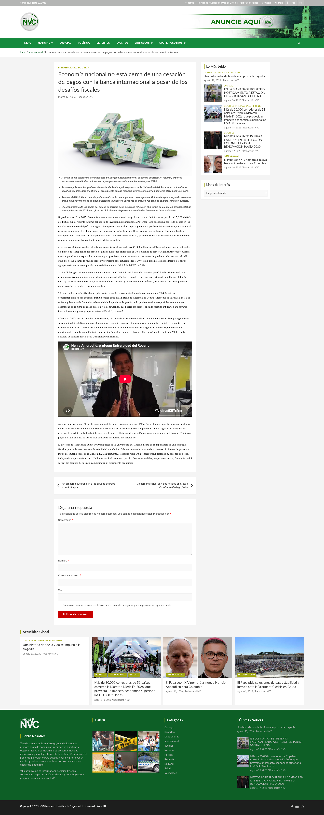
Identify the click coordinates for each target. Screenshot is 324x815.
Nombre (63, 560)
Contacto (266, 3)
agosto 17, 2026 (232, 151)
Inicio (27, 42)
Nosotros (189, 3)
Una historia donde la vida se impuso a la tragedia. (234, 76)
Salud (168, 768)
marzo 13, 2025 (66, 97)
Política (84, 42)
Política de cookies (249, 3)
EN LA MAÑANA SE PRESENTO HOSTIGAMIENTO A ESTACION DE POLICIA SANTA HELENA (244, 93)
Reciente (235, 72)
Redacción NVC (85, 97)
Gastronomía (172, 736)
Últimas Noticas (251, 720)
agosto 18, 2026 (232, 127)
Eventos (122, 42)
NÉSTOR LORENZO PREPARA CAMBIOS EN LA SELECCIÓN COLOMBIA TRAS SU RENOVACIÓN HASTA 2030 (276, 780)
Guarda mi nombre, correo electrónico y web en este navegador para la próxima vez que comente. (117, 605)
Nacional (169, 750)
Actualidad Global (36, 632)
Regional (169, 763)
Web (60, 590)
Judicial (65, 42)
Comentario (65, 520)
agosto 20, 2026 (212, 80)
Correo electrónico (69, 575)
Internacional (67, 67)
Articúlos (142, 42)
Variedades (171, 773)
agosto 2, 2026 (245, 691)
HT (104, 806)
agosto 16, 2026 (232, 167)
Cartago (208, 72)
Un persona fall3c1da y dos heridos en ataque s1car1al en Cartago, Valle (162, 485)
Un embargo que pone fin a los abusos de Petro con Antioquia (88, 485)
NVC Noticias (47, 806)
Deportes (103, 42)
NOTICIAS (44, 42)
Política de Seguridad (69, 806)
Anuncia (279, 3)
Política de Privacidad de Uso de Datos (217, 3)
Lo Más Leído (216, 66)
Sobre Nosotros (171, 42)
